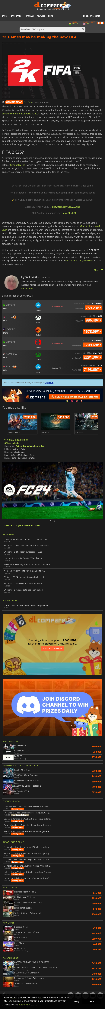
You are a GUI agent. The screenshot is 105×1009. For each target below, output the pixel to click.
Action (19, 446)
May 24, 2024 (69, 212)
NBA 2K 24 (84, 226)
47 (6, 308)
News (50, 16)
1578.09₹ (92, 331)
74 (6, 321)
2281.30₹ (92, 357)
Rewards (41, 16)
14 (6, 358)
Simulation (28, 446)
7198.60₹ (92, 369)
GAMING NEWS (14, 102)
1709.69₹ (92, 345)
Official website (11, 443)
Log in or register (91, 16)
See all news (27, 288)
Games (4, 16)
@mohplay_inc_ (18, 164)
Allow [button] (91, 1001)
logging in (49, 382)
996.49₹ (93, 320)
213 (6, 333)
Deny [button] (76, 1001)
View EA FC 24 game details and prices (22, 525)
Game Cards (16, 16)
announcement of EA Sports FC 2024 (21, 113)
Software (29, 16)
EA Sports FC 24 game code (79, 260)
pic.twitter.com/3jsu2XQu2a (66, 206)
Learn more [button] (24, 1005)
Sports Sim (39, 446)
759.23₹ (93, 307)
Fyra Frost (28, 102)
